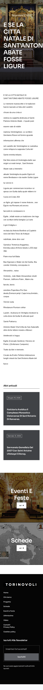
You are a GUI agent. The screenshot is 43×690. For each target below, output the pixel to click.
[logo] (20, 583)
